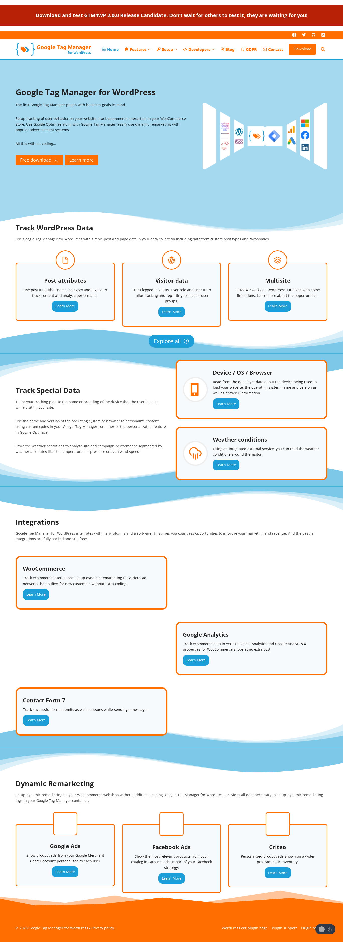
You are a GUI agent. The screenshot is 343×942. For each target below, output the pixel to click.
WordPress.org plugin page (245, 928)
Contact (275, 49)
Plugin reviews (313, 928)
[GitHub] (313, 35)
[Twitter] (304, 35)
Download (302, 49)
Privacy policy (102, 928)
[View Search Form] (322, 49)
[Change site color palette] (325, 929)
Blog (230, 49)
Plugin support (284, 928)
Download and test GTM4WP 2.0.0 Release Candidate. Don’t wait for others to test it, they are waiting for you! (172, 15)
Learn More (65, 306)
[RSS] (323, 35)
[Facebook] (294, 35)
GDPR (251, 49)
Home (113, 49)
